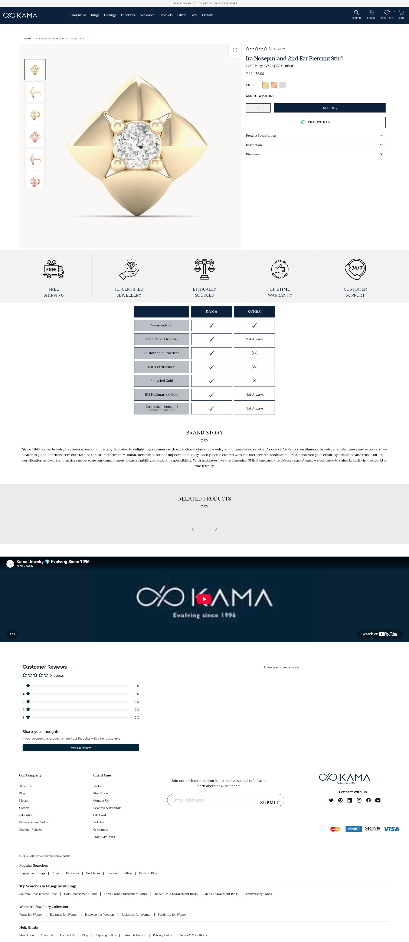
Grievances (100, 829)
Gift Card (99, 815)
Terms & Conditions (193, 935)
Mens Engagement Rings (221, 894)
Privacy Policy (163, 935)
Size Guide (100, 793)
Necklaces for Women (136, 914)
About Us (25, 786)
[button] (356, 15)
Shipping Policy (105, 935)
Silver (128, 873)
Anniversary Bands (258, 894)
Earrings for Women (64, 914)
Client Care (102, 775)
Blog (22, 793)
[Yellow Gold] (265, 85)
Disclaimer (253, 154)
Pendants (72, 873)
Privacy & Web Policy (34, 822)
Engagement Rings (32, 873)
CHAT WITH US (319, 122)
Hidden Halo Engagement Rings (176, 894)
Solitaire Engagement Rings (38, 894)
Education (26, 815)
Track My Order (104, 836)
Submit (269, 802)
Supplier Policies (30, 829)
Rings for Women (31, 914)
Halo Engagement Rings (80, 894)
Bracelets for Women (99, 914)
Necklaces (93, 873)
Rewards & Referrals (107, 807)
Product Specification (261, 135)
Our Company (30, 775)
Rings (55, 873)
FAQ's (97, 786)
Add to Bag (329, 108)
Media (23, 800)
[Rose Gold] (274, 85)
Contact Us (101, 800)
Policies (98, 822)
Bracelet (112, 873)
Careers (24, 807)
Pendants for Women (172, 914)
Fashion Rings (149, 873)
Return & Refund (134, 935)
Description (254, 144)
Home (28, 38)
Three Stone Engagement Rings (125, 894)
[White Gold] (282, 85)
